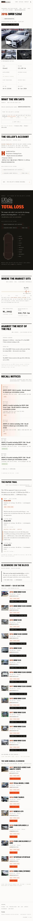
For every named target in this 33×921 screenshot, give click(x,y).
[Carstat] (6, 2)
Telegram (25, 917)
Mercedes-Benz (13, 906)
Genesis (26, 906)
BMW (21, 8)
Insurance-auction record (9, 8)
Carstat (3, 912)
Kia (7, 906)
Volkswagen (4, 908)
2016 (29, 8)
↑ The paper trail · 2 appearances (12, 579)
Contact (26, 1)
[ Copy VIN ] (16, 121)
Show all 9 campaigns (9, 468)
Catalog (21, 1)
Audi (22, 906)
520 (25, 8)
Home (16, 1)
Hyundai (3, 906)
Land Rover (11, 908)
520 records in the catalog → (10, 754)
